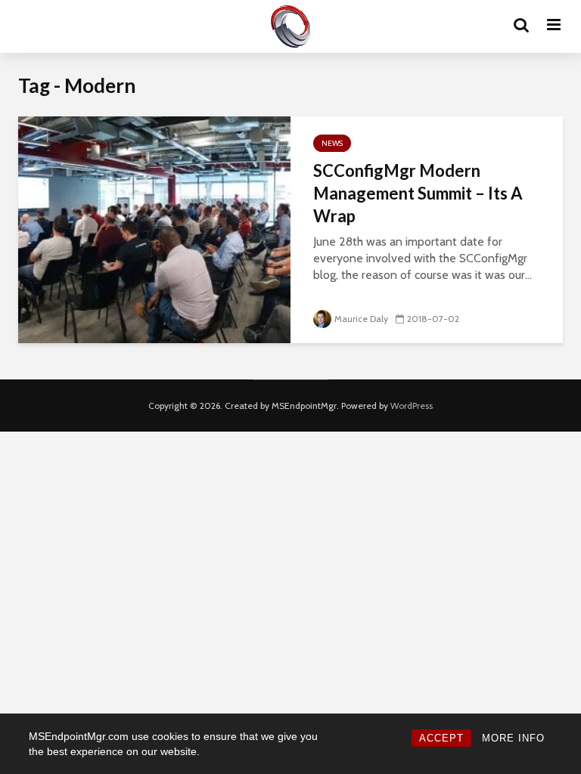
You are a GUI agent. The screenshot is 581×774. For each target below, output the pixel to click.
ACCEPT (441, 738)
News (332, 143)
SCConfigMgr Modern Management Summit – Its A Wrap (418, 193)
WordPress (411, 405)
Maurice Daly (361, 318)
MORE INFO (513, 738)
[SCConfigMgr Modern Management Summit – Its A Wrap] (154, 228)
